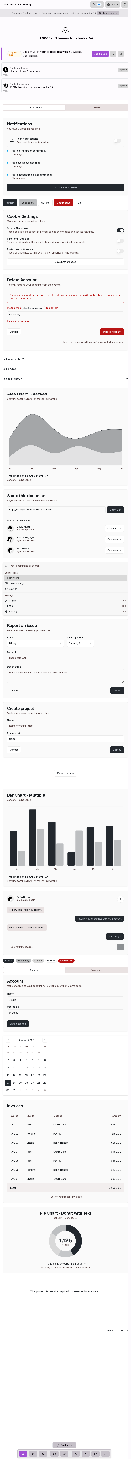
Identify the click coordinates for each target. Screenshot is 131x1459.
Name (10, 720)
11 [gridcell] (20, 1067)
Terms (110, 1330)
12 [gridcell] (26, 1067)
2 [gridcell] (8, 1060)
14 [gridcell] (39, 1067)
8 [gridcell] (45, 1060)
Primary (10, 202)
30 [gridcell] (32, 1052)
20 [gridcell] (32, 1075)
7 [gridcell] (39, 1060)
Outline (45, 202)
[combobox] (114, 528)
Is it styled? (10, 369)
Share (114, 4)
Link (79, 202)
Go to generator (108, 13)
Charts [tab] (96, 107)
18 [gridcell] (20, 1075)
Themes (79, 1291)
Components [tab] (34, 107)
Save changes (18, 1023)
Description (14, 667)
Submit (117, 690)
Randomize (66, 1445)
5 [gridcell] (26, 1060)
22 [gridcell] (44, 1075)
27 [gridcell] (14, 1052)
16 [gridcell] (8, 1075)
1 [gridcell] (44, 1052)
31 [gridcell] (39, 1052)
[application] (65, 438)
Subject (11, 652)
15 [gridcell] (45, 1067)
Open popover (65, 773)
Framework (14, 733)
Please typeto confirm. (33, 308)
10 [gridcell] (14, 1067)
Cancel (14, 331)
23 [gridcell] (8, 1082)
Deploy (117, 749)
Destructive (64, 202)
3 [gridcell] (14, 1060)
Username (13, 1006)
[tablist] (65, 107)
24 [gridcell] (14, 1082)
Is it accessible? (13, 359)
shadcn (95, 1291)
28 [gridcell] (20, 1052)
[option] (65, 578)
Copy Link (115, 509)
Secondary (27, 202)
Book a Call (100, 54)
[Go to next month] (44, 1040)
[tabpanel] (65, 695)
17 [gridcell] (14, 1075)
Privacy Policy (121, 1330)
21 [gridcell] (39, 1075)
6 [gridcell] (32, 1060)
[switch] (117, 141)
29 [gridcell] (26, 1052)
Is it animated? (12, 378)
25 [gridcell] (20, 1082)
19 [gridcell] (26, 1075)
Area (10, 637)
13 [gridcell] (32, 1067)
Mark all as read (67, 187)
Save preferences (65, 262)
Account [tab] (34, 970)
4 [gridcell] (20, 1060)
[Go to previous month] (8, 1040)
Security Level (75, 637)
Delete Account (112, 331)
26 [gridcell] (8, 1052)
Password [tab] (97, 970)
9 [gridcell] (8, 1067)
